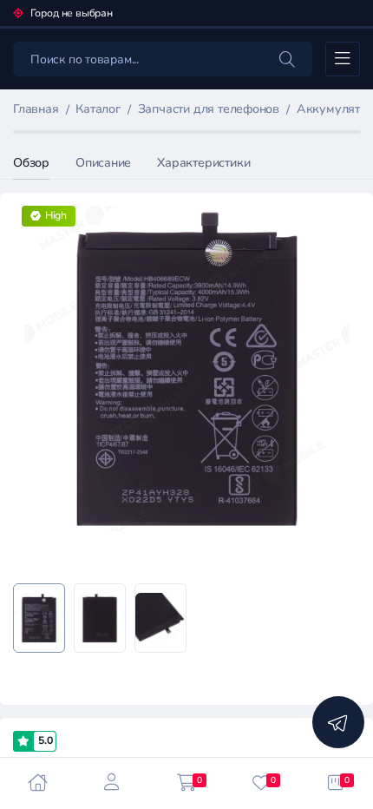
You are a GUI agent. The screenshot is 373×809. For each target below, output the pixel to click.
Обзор (31, 163)
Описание (103, 163)
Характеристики (203, 163)
